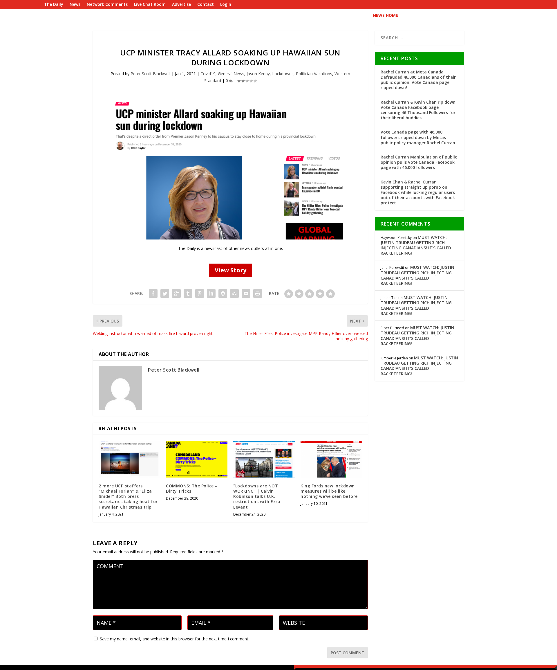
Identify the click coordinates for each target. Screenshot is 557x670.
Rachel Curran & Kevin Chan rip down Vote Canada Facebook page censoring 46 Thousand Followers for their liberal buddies (418, 110)
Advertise (181, 4)
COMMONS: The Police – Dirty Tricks (192, 488)
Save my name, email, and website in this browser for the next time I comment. (174, 639)
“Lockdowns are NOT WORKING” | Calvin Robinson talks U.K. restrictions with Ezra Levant (256, 496)
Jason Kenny (258, 73)
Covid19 (208, 73)
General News (231, 73)
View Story (230, 270)
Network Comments (107, 4)
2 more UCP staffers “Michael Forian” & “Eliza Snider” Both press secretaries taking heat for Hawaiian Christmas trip (128, 496)
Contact (205, 4)
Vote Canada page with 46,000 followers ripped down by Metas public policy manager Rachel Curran (418, 137)
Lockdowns (283, 73)
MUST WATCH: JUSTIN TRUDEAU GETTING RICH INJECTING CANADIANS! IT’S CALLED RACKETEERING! (416, 245)
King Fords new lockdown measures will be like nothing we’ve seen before (329, 491)
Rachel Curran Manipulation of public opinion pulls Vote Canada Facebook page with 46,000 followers (419, 162)
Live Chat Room (150, 4)
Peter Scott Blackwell (150, 73)
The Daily (53, 4)
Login (225, 4)
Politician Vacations (314, 73)
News (75, 4)
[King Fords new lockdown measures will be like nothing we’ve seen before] (331, 459)
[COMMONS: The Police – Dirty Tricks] (196, 459)
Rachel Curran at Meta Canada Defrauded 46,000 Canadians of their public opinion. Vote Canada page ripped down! (418, 80)
